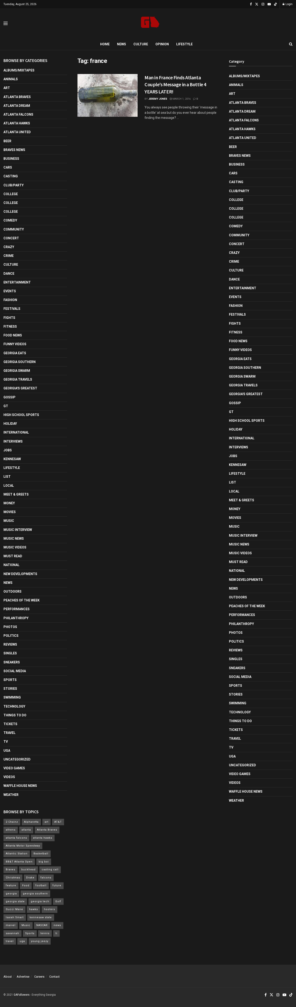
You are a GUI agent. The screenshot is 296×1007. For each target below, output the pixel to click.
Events (9, 291)
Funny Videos (14, 344)
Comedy (10, 220)
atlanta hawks (42, 837)
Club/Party (13, 185)
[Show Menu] (5, 23)
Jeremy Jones (157, 98)
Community (13, 229)
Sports (10, 680)
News (121, 44)
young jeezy (39, 941)
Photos (10, 627)
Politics (10, 635)
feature (11, 885)
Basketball (41, 853)
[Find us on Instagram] (263, 4)
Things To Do (14, 715)
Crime (8, 256)
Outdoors (12, 591)
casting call (50, 869)
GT (5, 406)
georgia (11, 893)
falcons (45, 877)
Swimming (12, 697)
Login (289, 4)
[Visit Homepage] (150, 23)
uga (22, 941)
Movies (9, 512)
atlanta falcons (16, 837)
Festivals (11, 309)
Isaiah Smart (15, 917)
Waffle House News (20, 786)
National (11, 565)
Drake (30, 877)
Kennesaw (12, 459)
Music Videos (14, 547)
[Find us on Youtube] (269, 4)
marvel (10, 925)
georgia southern (35, 893)
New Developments (20, 574)
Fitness (10, 326)
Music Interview (17, 530)
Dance (8, 273)
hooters (49, 909)
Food (25, 885)
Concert (11, 238)
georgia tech (40, 901)
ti (56, 933)
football (40, 885)
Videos (9, 777)
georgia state (15, 901)
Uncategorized (17, 759)
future (56, 885)
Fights (9, 318)
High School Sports (21, 415)
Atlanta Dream (16, 106)
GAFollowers (22, 994)
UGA (6, 750)
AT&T (58, 821)
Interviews (13, 441)
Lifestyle (184, 44)
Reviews (10, 644)
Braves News (14, 150)
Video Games (14, 768)
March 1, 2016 (181, 98)
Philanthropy (15, 618)
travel (10, 941)
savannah (12, 933)
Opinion (162, 44)
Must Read (12, 556)
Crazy (8, 247)
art (46, 821)
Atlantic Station (17, 853)
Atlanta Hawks (16, 123)
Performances (16, 609)
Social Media (14, 671)
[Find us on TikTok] (275, 4)
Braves (10, 869)
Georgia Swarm (16, 371)
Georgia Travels (17, 379)
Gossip (9, 397)
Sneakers (11, 662)
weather (10, 795)
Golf (58, 901)
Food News (12, 335)
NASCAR (42, 925)
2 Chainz (12, 821)
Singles (10, 653)
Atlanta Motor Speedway (23, 845)
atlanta (26, 829)
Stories (10, 688)
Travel (9, 733)
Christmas (13, 877)
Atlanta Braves (17, 97)
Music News (13, 538)
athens (10, 829)
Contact (54, 976)
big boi (44, 861)
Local (8, 485)
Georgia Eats (14, 353)
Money (9, 503)
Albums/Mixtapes (18, 70)
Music (8, 521)
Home (105, 44)
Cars (7, 167)
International (16, 432)
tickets (10, 724)
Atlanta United (17, 132)
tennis (44, 933)
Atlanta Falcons (18, 114)
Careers (39, 976)
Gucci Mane (14, 909)
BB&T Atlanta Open (19, 861)
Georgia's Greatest (20, 388)
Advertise (23, 976)
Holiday (10, 423)
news (57, 925)
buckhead (28, 869)
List (7, 476)
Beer (7, 141)
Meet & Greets (16, 494)
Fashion (10, 300)
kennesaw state (41, 917)
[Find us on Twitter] (256, 4)
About (7, 976)
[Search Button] (291, 44)
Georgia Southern (19, 362)
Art (6, 88)
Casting (10, 176)
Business (11, 158)
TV (5, 741)
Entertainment (17, 282)
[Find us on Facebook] (251, 4)
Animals (10, 79)
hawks (33, 909)
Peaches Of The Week (21, 600)
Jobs (7, 450)
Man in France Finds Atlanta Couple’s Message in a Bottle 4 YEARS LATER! (175, 84)
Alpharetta (31, 821)
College (10, 194)
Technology (14, 706)
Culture (140, 44)
